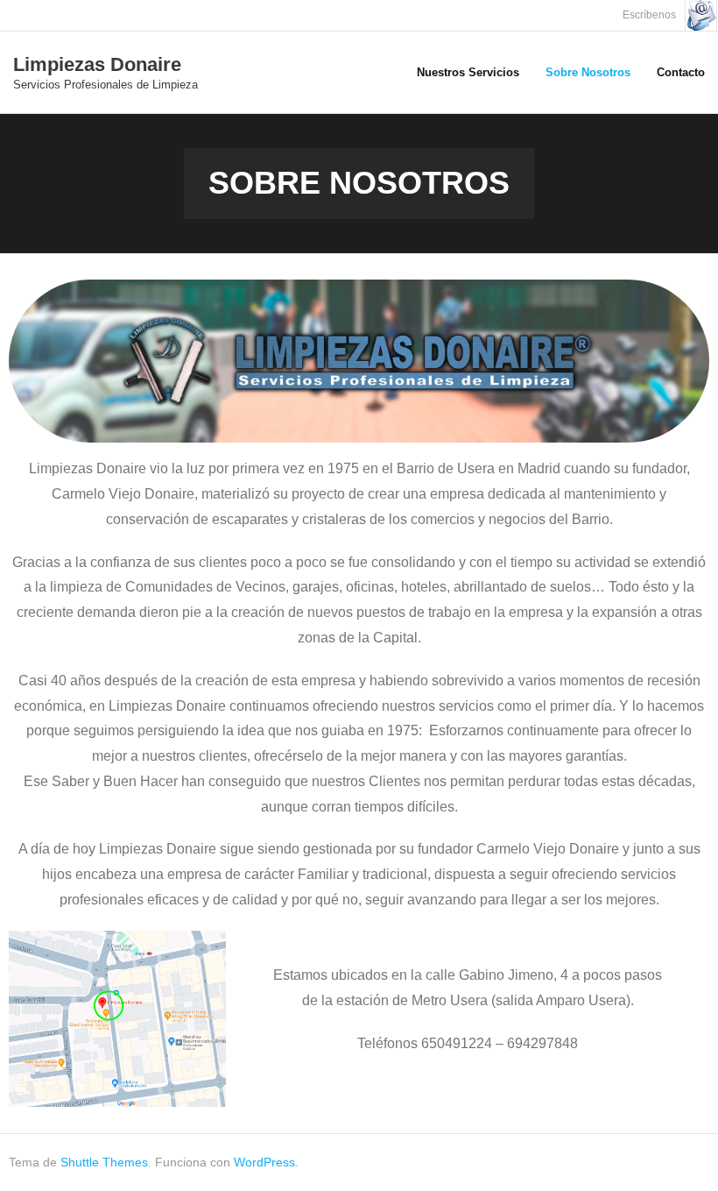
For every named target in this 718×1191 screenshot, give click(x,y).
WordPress (264, 1162)
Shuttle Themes (104, 1162)
